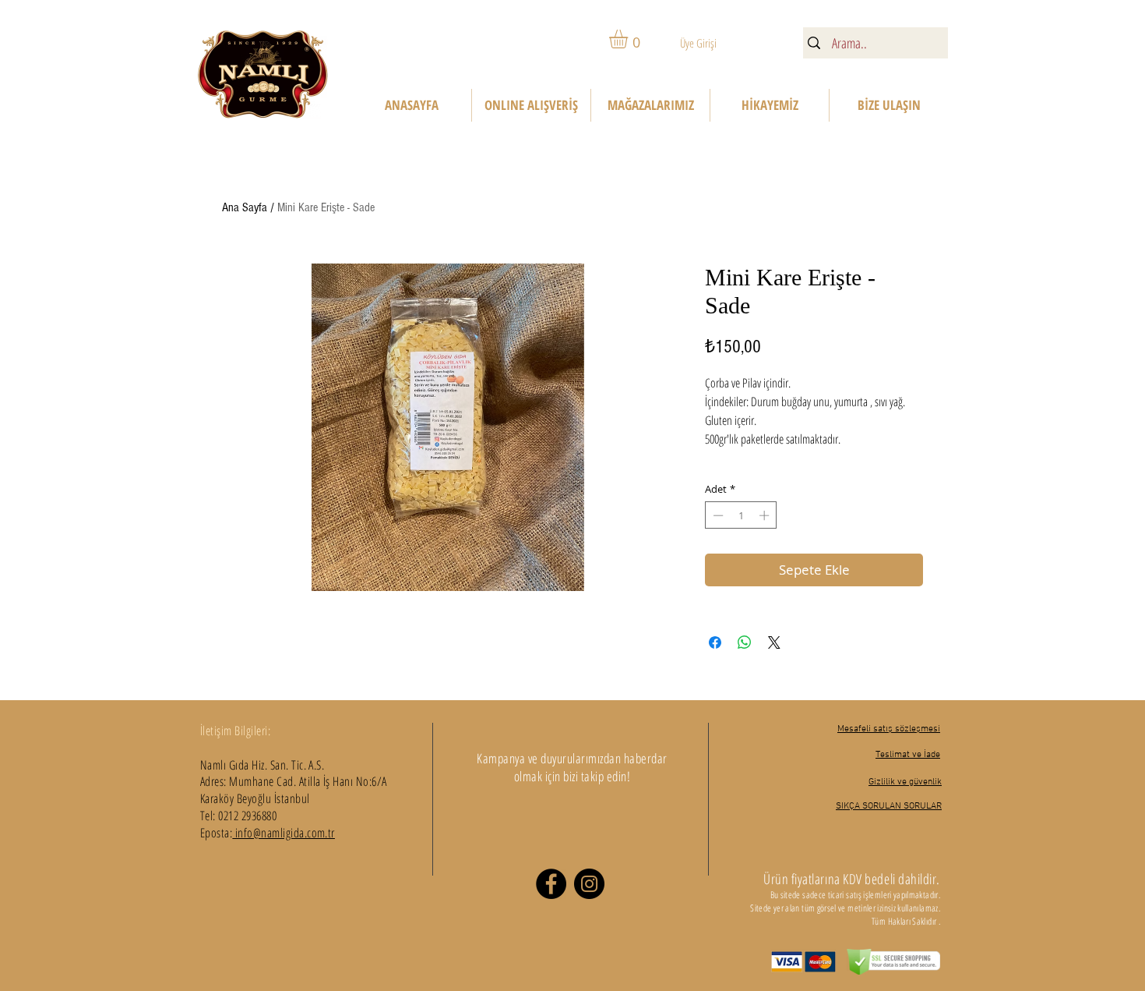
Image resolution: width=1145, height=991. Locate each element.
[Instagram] (589, 884)
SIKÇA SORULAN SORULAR (889, 806)
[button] (629, 39)
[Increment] (765, 515)
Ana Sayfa (244, 207)
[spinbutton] (741, 515)
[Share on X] (774, 642)
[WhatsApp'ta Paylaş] (744, 642)
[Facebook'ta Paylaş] (715, 642)
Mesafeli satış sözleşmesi (888, 729)
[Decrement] (716, 515)
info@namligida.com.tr (283, 832)
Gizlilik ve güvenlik (905, 782)
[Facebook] (551, 884)
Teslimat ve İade (907, 754)
